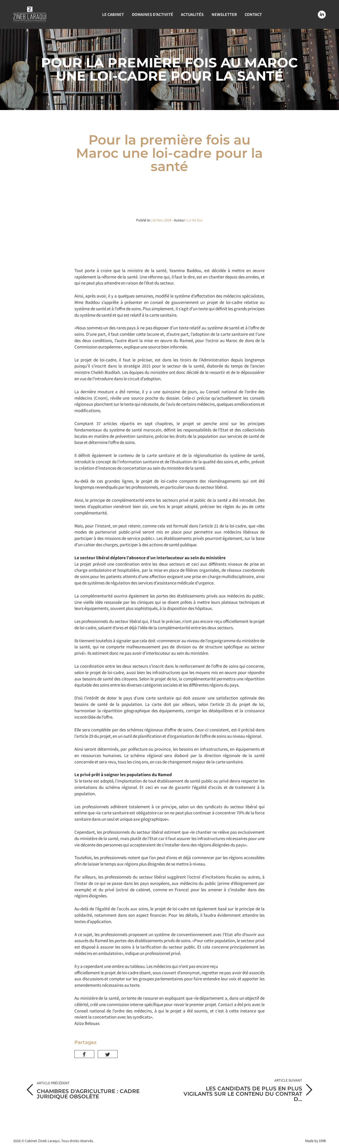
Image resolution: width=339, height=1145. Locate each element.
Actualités (192, 14)
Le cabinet (113, 14)
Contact (253, 14)
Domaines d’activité (152, 14)
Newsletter (224, 14)
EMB (322, 1140)
